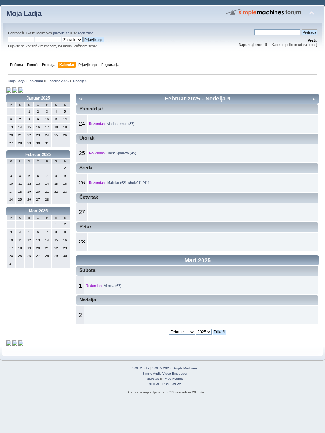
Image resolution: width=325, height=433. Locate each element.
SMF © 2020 (161, 368)
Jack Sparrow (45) (121, 153)
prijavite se (61, 33)
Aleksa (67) (113, 286)
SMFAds (153, 378)
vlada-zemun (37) (121, 124)
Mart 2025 (38, 211)
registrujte (85, 33)
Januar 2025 (38, 98)
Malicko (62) (116, 182)
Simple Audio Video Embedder (165, 373)
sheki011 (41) (138, 182)
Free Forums (174, 378)
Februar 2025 (38, 154)
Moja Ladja (24, 13)
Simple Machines (185, 368)
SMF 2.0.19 (140, 368)
